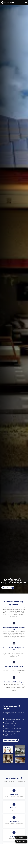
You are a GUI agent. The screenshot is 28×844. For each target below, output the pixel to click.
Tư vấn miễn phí (6, 588)
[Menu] (26, 2)
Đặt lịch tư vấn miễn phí (9, 740)
